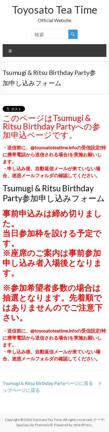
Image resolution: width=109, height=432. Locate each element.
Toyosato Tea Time (54, 9)
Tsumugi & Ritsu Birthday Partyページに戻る (48, 383)
